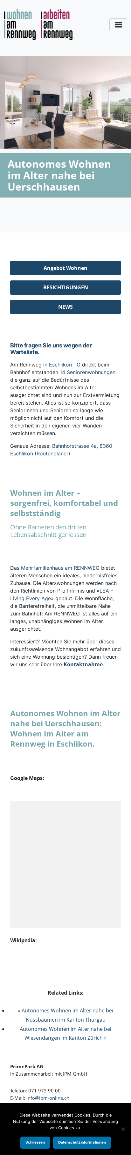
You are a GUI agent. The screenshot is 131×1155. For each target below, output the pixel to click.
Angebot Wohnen (65, 268)
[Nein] (123, 1129)
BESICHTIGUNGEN (65, 287)
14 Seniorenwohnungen (87, 372)
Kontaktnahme (83, 664)
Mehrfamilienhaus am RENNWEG (60, 568)
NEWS (65, 306)
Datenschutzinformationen (82, 1142)
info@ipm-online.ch (47, 1098)
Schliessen (35, 1142)
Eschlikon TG (64, 364)
